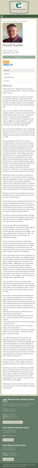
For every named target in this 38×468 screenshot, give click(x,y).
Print (6, 62)
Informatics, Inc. (14, 466)
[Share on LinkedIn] (6, 65)
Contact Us (18, 422)
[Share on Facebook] (4, 65)
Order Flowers (19, 57)
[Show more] (12, 65)
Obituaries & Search (12, 21)
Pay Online (23, 466)
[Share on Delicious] (8, 65)
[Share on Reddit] (10, 65)
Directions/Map (8, 422)
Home (4, 21)
